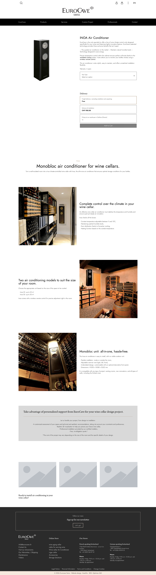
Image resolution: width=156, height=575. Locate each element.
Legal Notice (56, 569)
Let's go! (78, 525)
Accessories (53, 555)
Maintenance (23, 555)
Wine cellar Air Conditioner (59, 549)
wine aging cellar (55, 544)
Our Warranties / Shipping (28, 552)
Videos (21, 557)
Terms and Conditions (84, 569)
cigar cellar (53, 552)
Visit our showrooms (26, 549)
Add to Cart (108, 125)
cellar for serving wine (57, 547)
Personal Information (68, 569)
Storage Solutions (55, 557)
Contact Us (22, 547)
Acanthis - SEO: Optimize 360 (92, 573)
